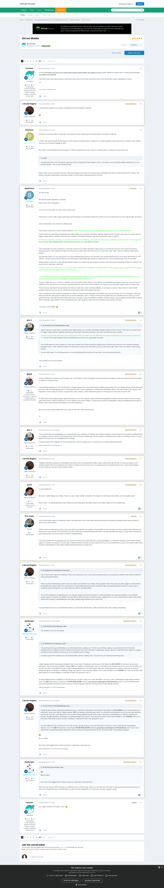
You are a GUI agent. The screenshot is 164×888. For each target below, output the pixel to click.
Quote (45, 96)
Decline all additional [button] (92, 880)
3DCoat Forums (27, 4)
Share (124, 45)
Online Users (46, 15)
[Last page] (44, 61)
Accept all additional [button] (71, 880)
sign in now (63, 847)
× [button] (162, 867)
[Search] (142, 10)
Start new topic (116, 53)
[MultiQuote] (40, 96)
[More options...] (141, 68)
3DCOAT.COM (49, 10)
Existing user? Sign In (126, 4)
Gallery (30, 15)
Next (40, 61)
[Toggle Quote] (41, 158)
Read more (92, 872)
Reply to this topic (134, 53)
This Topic (134, 10)
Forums (22, 15)
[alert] (82, 876)
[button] (82, 885)
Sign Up (140, 4)
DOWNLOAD (61, 10)
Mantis (39, 10)
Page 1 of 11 (51, 61)
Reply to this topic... (38, 857)
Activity (32, 10)
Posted (47, 68)
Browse (24, 10)
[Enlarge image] (40, 115)
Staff (37, 15)
